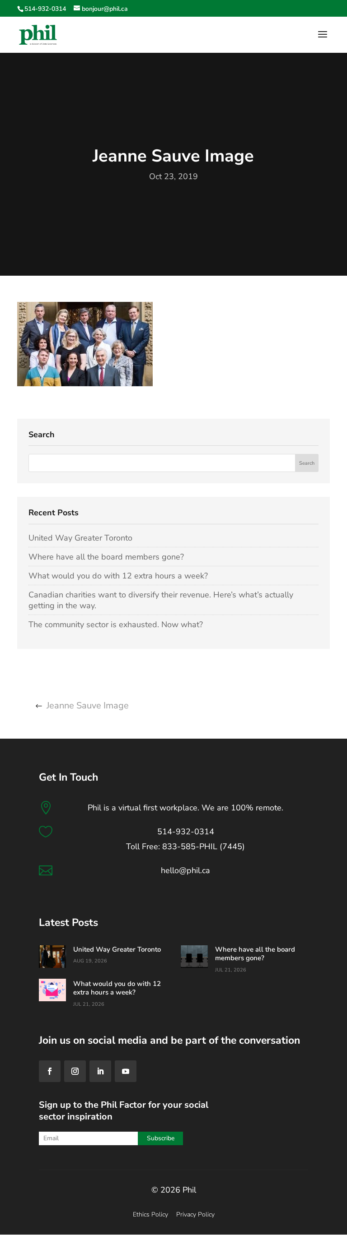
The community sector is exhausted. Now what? (115, 624)
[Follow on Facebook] (50, 1071)
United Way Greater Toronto (80, 537)
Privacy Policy (195, 1214)
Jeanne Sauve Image (88, 705)
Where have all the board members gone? (106, 556)
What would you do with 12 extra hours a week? (118, 575)
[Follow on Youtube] (125, 1071)
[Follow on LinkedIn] (100, 1071)
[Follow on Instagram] (75, 1071)
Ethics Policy (150, 1214)
